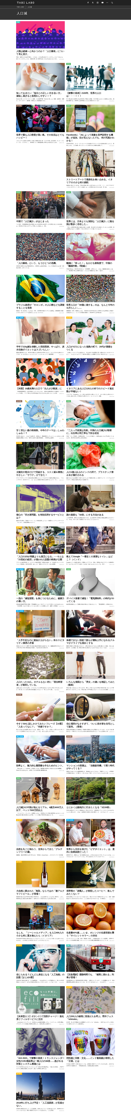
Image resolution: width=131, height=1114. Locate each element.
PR (67, 611)
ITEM (18, 22)
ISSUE (68, 64)
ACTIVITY (69, 317)
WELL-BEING (20, 317)
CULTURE (19, 105)
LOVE (18, 64)
